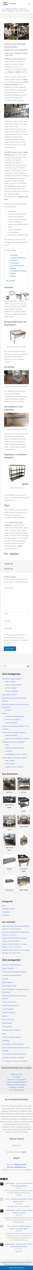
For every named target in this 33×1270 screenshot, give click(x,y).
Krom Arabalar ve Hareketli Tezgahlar (14, 758)
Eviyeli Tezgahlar (11, 688)
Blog (3, 906)
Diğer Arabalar (10, 760)
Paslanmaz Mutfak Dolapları (14, 748)
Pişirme (4, 713)
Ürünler (19, 546)
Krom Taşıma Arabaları (16, 1090)
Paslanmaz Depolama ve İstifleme (13, 742)
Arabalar (14, 255)
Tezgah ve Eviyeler (16, 1074)
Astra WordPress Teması (21, 1265)
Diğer (13, 276)
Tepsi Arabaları (10, 764)
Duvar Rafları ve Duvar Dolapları (16, 754)
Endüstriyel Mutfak (11, 9)
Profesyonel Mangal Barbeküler (16, 1082)
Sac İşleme (5, 915)
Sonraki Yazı (8, 569)
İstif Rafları (8, 751)
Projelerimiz (6, 912)
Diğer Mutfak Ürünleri (9, 694)
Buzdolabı (14, 263)
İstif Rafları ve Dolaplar (16, 1087)
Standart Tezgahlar (11, 691)
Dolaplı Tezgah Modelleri (13, 685)
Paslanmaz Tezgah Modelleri (11, 679)
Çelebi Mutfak (10, 1183)
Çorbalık (8, 710)
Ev (2, 9)
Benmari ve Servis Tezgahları (16, 1085)
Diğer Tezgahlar (10, 681)
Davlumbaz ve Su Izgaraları (16, 1079)
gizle (14, 250)
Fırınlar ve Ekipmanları (12, 719)
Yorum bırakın (8, 53)
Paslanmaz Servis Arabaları (14, 767)
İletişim (14, 553)
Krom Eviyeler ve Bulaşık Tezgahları (14, 732)
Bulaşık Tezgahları (11, 735)
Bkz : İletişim (10, 280)
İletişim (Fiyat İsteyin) (16, 1268)
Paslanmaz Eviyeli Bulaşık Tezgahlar (17, 738)
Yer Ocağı (16, 1077)
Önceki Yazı (9, 564)
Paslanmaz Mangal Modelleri (14, 716)
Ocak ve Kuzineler (11, 723)
